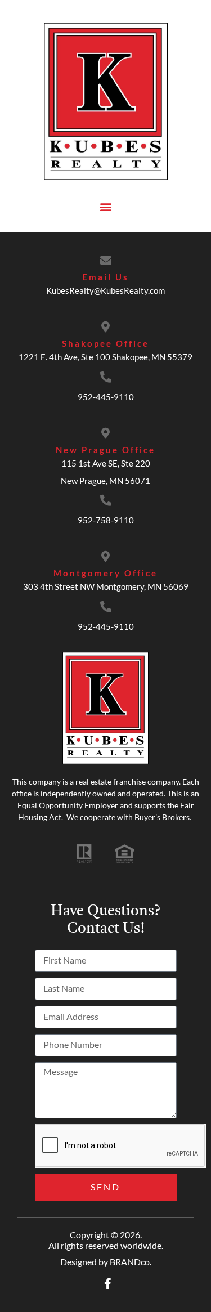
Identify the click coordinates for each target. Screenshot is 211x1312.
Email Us (105, 277)
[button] (105, 206)
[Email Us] (105, 260)
